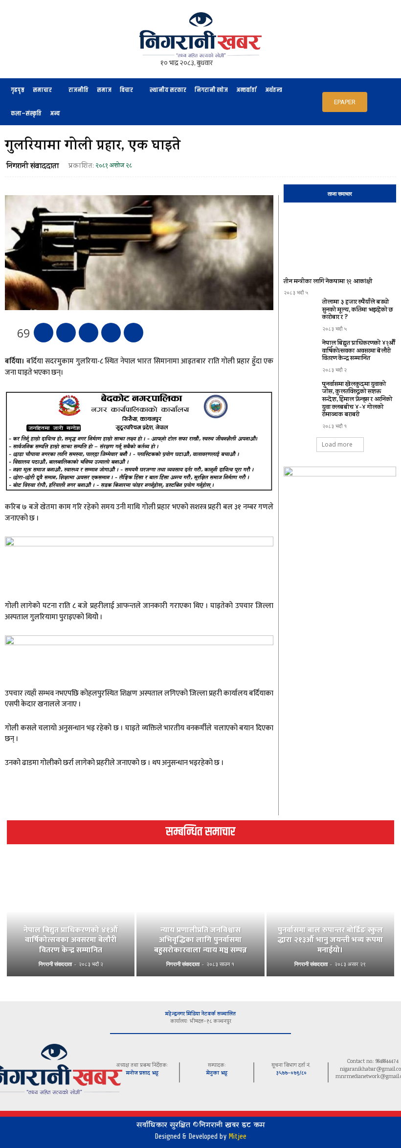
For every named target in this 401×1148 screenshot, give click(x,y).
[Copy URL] (133, 332)
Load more (337, 444)
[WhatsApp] (111, 332)
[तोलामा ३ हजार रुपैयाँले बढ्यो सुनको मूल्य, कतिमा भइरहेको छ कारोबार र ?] (300, 312)
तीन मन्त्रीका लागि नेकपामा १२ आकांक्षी (328, 282)
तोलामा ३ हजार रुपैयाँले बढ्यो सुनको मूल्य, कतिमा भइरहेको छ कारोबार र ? (357, 310)
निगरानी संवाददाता (32, 166)
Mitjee (237, 1136)
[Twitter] (66, 332)
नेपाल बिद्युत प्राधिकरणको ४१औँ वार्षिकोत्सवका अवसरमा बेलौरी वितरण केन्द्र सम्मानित (358, 351)
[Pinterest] (88, 332)
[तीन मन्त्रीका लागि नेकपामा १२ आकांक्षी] (340, 241)
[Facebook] (43, 332)
